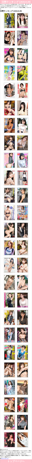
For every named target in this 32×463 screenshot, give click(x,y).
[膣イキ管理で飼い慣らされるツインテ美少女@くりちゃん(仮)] (9, 447)
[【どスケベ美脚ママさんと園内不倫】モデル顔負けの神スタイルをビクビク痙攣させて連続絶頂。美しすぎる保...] (22, 238)
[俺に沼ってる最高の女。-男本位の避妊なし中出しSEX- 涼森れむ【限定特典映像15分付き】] (22, 378)
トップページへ (16, 461)
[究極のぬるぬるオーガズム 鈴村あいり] (9, 238)
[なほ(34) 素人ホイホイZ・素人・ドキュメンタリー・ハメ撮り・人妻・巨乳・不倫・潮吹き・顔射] (22, 325)
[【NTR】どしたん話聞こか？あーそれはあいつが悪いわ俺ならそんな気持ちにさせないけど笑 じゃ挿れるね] (22, 151)
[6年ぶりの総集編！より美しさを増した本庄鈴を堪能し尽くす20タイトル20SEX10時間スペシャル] (9, 133)
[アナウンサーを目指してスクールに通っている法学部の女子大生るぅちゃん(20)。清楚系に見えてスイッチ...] (9, 325)
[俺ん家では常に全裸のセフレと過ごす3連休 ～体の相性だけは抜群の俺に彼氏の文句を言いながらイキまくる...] (9, 273)
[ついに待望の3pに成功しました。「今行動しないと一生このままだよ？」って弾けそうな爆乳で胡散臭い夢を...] (22, 81)
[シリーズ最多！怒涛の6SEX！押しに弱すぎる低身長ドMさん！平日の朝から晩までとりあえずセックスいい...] (9, 63)
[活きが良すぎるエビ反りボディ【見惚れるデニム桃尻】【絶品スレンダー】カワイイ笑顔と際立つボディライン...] (9, 360)
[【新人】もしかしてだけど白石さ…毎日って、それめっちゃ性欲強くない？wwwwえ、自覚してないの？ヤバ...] (9, 28)
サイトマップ (4, 458)
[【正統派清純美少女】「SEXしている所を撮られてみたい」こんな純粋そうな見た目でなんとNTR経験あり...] (22, 133)
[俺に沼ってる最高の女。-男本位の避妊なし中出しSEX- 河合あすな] (9, 151)
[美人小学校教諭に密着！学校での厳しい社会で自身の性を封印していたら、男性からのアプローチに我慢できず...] (22, 28)
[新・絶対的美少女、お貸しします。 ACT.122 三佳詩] (22, 185)
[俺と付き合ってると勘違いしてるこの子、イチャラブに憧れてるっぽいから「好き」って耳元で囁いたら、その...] (22, 412)
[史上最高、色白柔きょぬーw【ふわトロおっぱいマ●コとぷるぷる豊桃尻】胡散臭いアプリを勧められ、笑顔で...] (22, 360)
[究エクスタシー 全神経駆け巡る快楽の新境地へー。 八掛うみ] (22, 63)
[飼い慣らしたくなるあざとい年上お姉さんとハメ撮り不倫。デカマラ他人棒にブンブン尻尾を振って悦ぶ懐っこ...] (22, 343)
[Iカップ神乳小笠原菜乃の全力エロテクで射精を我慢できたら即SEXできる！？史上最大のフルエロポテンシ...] (9, 343)
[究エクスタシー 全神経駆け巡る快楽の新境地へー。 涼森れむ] (22, 290)
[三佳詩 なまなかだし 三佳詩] (9, 116)
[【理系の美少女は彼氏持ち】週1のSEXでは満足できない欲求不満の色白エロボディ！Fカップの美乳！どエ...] (9, 290)
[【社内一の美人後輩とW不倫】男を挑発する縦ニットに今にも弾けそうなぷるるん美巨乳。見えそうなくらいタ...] (22, 430)
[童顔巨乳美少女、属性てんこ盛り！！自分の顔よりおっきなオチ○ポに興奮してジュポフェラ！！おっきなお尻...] (22, 447)
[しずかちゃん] (9, 255)
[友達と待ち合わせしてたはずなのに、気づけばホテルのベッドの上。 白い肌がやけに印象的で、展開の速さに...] (22, 308)
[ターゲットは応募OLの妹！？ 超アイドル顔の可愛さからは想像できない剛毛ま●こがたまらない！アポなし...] (22, 168)
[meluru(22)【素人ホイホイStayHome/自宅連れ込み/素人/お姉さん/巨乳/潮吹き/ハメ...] (9, 98)
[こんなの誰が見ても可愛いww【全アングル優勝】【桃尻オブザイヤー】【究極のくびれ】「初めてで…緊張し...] (9, 430)
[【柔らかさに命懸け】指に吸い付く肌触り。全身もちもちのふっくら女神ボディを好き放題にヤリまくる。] (9, 46)
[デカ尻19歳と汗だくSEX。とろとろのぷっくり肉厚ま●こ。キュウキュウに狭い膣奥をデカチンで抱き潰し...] (9, 168)
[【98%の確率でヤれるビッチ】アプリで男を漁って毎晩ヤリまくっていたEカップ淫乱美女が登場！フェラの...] (9, 395)
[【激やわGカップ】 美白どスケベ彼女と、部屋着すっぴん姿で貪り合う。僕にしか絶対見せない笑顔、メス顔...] (9, 203)
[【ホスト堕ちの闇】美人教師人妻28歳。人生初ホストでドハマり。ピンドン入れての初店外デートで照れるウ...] (22, 98)
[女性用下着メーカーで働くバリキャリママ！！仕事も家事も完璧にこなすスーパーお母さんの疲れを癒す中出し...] (9, 220)
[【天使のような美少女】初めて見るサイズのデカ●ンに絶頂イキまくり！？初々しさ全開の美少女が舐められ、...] (22, 203)
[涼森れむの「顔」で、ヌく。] (9, 185)
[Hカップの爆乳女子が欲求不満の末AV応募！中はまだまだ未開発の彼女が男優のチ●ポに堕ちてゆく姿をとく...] (22, 116)
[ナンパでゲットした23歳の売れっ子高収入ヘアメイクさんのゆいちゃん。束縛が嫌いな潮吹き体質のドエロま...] (9, 81)
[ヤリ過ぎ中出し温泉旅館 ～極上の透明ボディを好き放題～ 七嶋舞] (22, 273)
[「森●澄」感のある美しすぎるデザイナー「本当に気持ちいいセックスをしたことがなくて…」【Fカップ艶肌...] (22, 255)
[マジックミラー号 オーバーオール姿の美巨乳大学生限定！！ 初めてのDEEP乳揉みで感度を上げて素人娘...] (22, 220)
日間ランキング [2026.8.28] (16, 2)
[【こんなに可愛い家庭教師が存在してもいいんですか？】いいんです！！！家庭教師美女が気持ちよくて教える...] (22, 395)
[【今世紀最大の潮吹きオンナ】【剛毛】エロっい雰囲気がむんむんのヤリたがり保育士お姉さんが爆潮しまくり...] (22, 46)
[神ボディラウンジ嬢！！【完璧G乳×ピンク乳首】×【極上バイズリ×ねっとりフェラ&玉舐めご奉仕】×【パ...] (9, 412)
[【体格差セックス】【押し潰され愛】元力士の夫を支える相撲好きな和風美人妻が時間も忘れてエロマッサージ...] (9, 308)
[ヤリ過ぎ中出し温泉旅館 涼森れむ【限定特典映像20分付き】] (9, 378)
